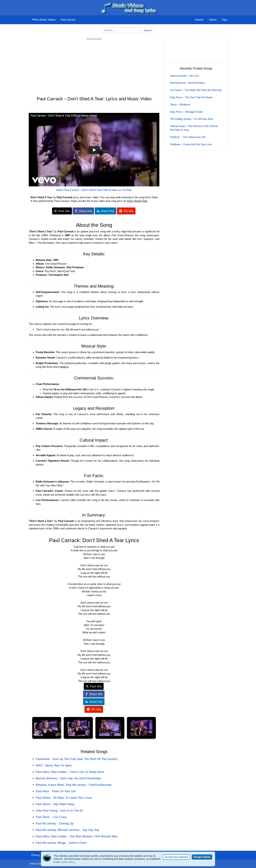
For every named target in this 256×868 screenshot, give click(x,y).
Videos (213, 19)
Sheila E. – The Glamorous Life (187, 137)
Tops (224, 19)
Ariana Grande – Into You (184, 75)
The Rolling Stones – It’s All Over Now (191, 118)
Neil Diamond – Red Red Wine (187, 82)
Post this (64, 211)
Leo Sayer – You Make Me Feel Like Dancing (195, 89)
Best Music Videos (45, 19)
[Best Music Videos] (128, 7)
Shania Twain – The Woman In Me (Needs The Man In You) (194, 128)
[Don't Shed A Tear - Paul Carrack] (46, 728)
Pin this (128, 211)
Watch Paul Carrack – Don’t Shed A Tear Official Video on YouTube (94, 189)
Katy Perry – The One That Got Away (191, 97)
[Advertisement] (94, 65)
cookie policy (68, 862)
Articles (199, 19)
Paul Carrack (68, 19)
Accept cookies (202, 857)
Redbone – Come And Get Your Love (191, 144)
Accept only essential (176, 857)
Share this (85, 211)
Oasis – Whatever (180, 104)
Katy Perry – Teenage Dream (186, 111)
